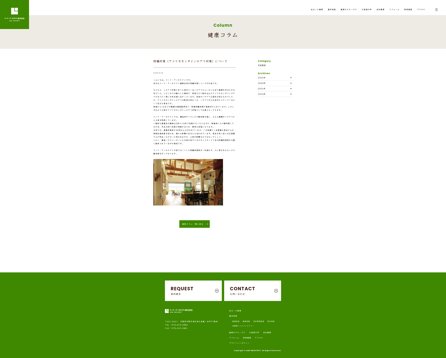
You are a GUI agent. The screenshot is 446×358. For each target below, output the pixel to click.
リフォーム (394, 9)
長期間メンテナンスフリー (243, 326)
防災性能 (271, 321)
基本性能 (332, 9)
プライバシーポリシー (239, 343)
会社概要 (380, 9)
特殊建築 (408, 9)
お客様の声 (367, 9)
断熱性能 (246, 321)
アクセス (421, 9)
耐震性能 (235, 321)
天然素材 (262, 65)
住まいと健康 (317, 9)
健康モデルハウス (349, 9)
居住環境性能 (258, 321)
